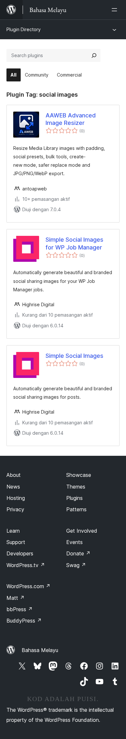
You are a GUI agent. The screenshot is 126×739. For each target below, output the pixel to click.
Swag (76, 565)
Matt (15, 598)
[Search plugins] (94, 55)
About (13, 475)
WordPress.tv (25, 565)
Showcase (78, 475)
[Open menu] (115, 9)
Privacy (15, 509)
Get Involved (81, 530)
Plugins (74, 498)
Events (74, 542)
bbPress (19, 609)
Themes (75, 486)
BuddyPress (24, 620)
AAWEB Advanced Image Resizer (71, 119)
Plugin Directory (23, 29)
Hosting (15, 498)
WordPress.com (28, 586)
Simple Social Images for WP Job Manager (74, 243)
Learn (13, 530)
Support (15, 542)
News (13, 486)
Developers (19, 553)
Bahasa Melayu (40, 650)
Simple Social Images (74, 355)
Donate (78, 553)
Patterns (76, 509)
